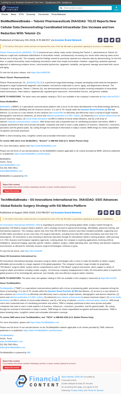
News (13, 14)
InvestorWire (58, 113)
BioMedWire (5, 107)
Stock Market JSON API (72, 377)
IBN (26, 176)
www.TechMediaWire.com (11, 341)
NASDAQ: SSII (32, 225)
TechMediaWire (7, 288)
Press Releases (59, 14)
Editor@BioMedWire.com (11, 171)
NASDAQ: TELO (30, 52)
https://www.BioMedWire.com (43, 146)
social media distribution (37, 119)
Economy (31, 14)
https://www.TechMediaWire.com (44, 322)
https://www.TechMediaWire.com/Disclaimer (42, 330)
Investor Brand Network (68, 40)
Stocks (4, 14)
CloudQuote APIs (53, 2)
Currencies (43, 14)
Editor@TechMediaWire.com (12, 347)
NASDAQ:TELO (34, 82)
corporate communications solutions (23, 122)
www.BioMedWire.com (10, 165)
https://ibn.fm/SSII (109, 278)
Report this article (12, 191)
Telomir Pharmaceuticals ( (11, 52)
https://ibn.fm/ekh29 (33, 251)
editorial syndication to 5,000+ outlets (63, 116)
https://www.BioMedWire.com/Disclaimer (32, 154)
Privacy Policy (77, 390)
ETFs (21, 14)
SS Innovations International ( (13, 225)
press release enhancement (105, 116)
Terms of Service (95, 390)
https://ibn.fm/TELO (110, 97)
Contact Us (67, 2)
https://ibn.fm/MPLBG (40, 72)
